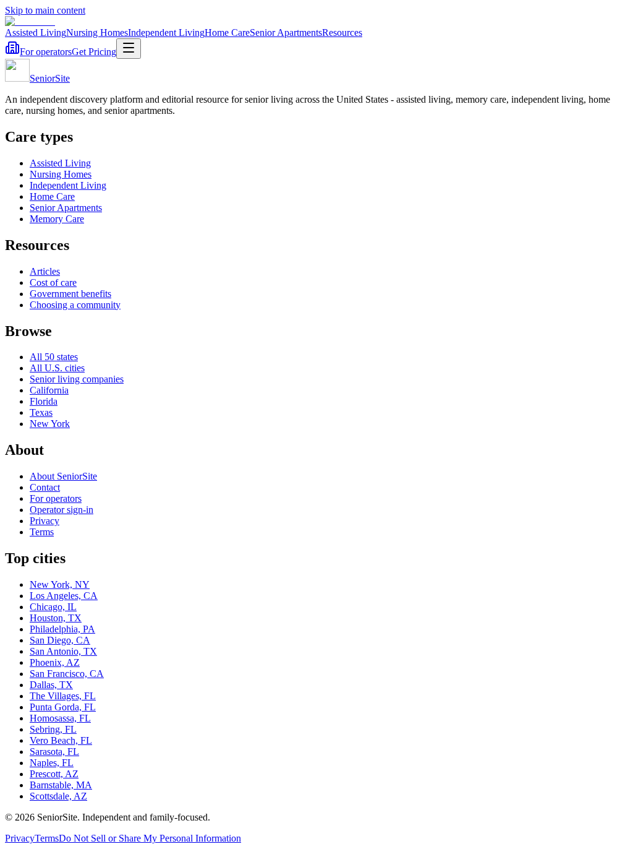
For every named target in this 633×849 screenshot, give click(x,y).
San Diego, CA (60, 640)
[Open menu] (128, 48)
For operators (46, 51)
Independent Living (166, 32)
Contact (45, 487)
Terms (42, 532)
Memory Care (57, 218)
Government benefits (70, 293)
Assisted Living (35, 32)
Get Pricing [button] (94, 51)
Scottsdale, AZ (58, 796)
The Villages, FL (63, 696)
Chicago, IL (53, 606)
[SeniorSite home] (30, 21)
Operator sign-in (61, 509)
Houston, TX (56, 618)
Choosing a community (75, 305)
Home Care (227, 32)
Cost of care (53, 282)
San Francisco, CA (67, 673)
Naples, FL (52, 762)
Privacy (44, 520)
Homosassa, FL (60, 718)
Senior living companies (77, 379)
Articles (45, 271)
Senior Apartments (286, 32)
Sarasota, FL (54, 751)
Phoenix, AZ (55, 662)
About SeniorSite (63, 476)
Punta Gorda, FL (63, 707)
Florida (43, 401)
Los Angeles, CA (64, 595)
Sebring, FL (53, 729)
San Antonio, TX (63, 651)
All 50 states (54, 356)
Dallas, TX (51, 684)
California (49, 390)
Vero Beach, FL (61, 740)
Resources (342, 32)
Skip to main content (45, 10)
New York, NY (60, 584)
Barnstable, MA (61, 785)
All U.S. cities (57, 368)
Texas (41, 412)
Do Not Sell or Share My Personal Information (150, 838)
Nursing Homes (97, 32)
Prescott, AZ (54, 774)
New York (50, 423)
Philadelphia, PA (62, 629)
